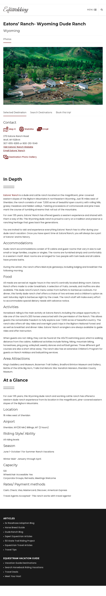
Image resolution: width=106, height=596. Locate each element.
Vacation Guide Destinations (20, 562)
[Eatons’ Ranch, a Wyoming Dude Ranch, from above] (53, 76)
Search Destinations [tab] (41, 112)
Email (45, 129)
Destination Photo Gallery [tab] (22, 157)
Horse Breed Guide (15, 527)
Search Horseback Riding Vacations (24, 567)
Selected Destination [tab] (14, 112)
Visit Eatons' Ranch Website (18, 147)
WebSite (29, 129)
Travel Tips (11, 549)
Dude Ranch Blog (14, 531)
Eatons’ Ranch (11, 195)
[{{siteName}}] (15, 9)
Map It (12, 129)
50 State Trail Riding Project (20, 540)
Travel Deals (11, 571)
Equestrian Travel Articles (18, 545)
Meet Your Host (13, 576)
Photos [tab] (7, 39)
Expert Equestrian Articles (18, 536)
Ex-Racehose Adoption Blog (19, 523)
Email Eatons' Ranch (14, 150)
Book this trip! (63, 112)
